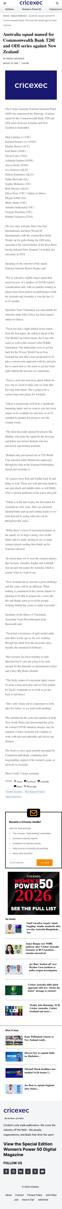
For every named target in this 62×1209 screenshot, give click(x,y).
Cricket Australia (15, 59)
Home (6, 16)
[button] (57, 3)
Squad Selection (19, 16)
